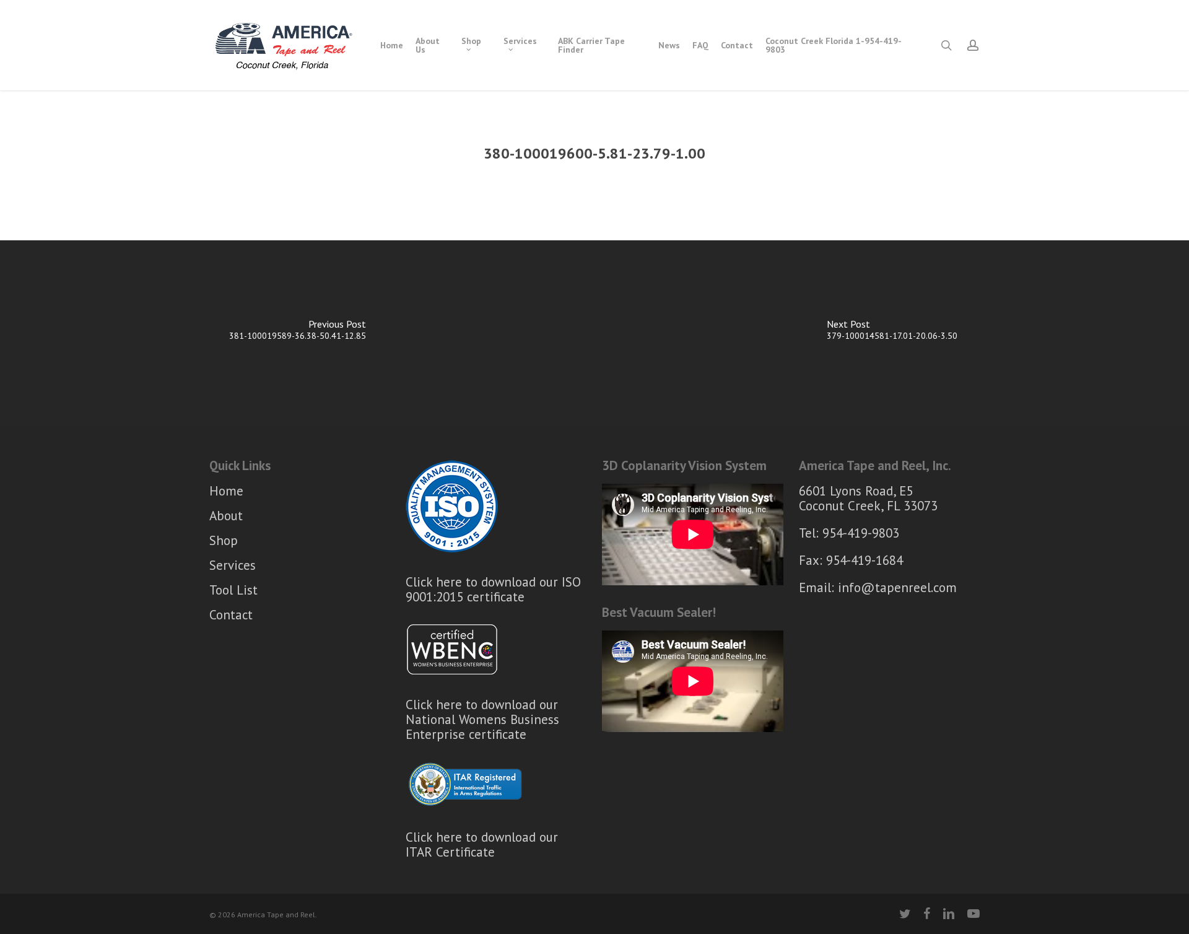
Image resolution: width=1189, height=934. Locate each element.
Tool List (233, 590)
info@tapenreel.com (897, 587)
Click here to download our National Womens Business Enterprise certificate (482, 719)
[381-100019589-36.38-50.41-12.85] (297, 333)
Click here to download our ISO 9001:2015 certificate (493, 589)
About (226, 515)
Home (226, 491)
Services (232, 565)
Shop (223, 540)
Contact (231, 614)
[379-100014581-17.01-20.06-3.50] (891, 333)
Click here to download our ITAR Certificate (482, 844)
